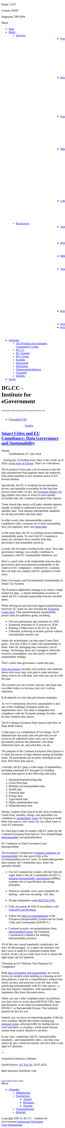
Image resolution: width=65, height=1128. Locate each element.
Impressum (24, 1121)
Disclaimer (37, 1121)
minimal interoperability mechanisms (29, 878)
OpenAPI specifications (22, 909)
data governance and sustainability (27, 972)
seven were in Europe (21, 463)
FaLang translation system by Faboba (12, 1081)
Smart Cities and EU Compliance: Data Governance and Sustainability (30, 438)
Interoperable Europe (21, 931)
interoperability (10, 837)
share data (41, 526)
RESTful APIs (46, 900)
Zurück (29, 425)
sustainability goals (27, 818)
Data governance (11, 669)
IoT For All (25, 1064)
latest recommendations (35, 915)
